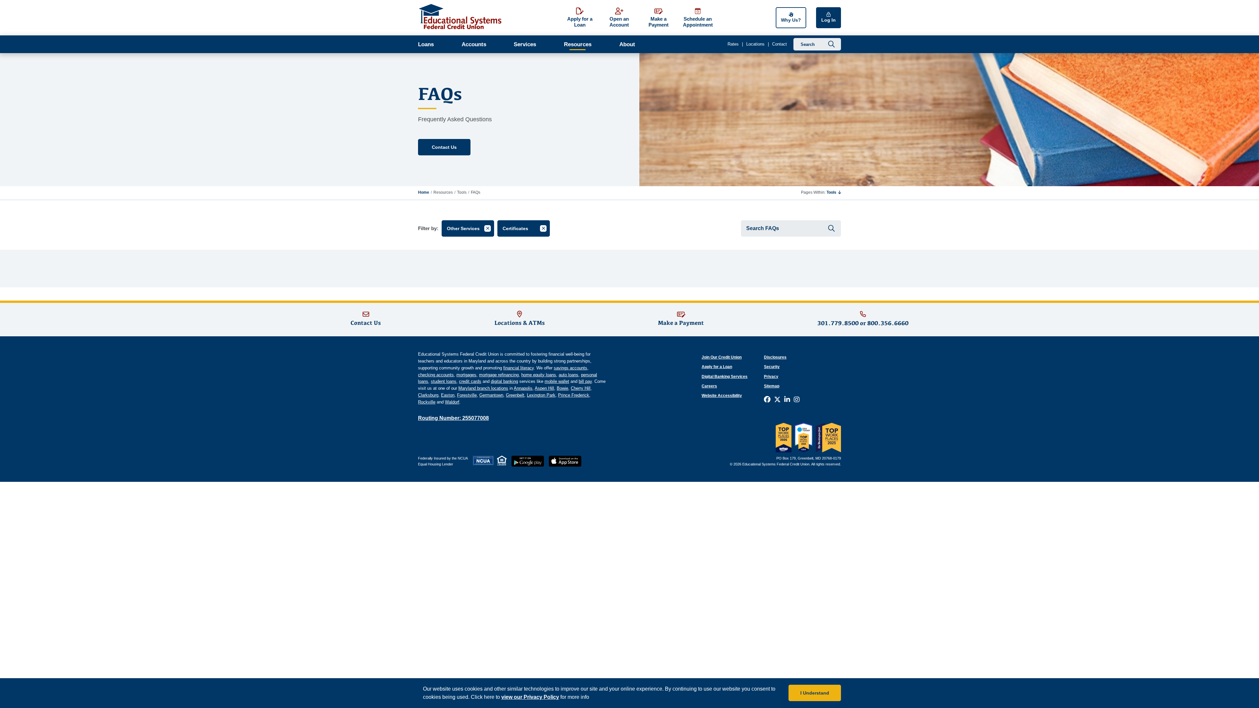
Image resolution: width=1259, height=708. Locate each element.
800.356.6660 (888, 323)
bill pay (585, 381)
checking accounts (436, 374)
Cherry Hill (580, 388)
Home (423, 192)
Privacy (771, 376)
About (627, 44)
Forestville (467, 395)
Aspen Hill (544, 388)
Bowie (562, 388)
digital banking (504, 381)
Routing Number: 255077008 (453, 418)
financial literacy (518, 367)
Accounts (474, 44)
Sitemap (771, 386)
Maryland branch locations (483, 388)
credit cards (470, 381)
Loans (426, 44)
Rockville (426, 402)
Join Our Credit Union (722, 357)
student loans (443, 381)
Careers (709, 386)
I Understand (814, 693)
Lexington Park (541, 395)
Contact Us (444, 147)
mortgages (466, 374)
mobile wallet (557, 381)
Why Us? (791, 20)
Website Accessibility (722, 395)
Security (772, 366)
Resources (577, 44)
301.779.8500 (838, 323)
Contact (779, 44)
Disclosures (775, 357)
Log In (828, 20)
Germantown (491, 395)
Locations (755, 44)
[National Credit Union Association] (483, 460)
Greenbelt (515, 395)
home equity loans (538, 374)
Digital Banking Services (725, 376)
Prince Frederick (573, 395)
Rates (733, 44)
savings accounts (570, 367)
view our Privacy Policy (530, 697)
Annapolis (523, 388)
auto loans (568, 374)
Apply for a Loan (717, 366)
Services (525, 44)
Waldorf (452, 402)
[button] (834, 192)
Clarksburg (428, 395)
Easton (447, 395)
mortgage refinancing (499, 374)
